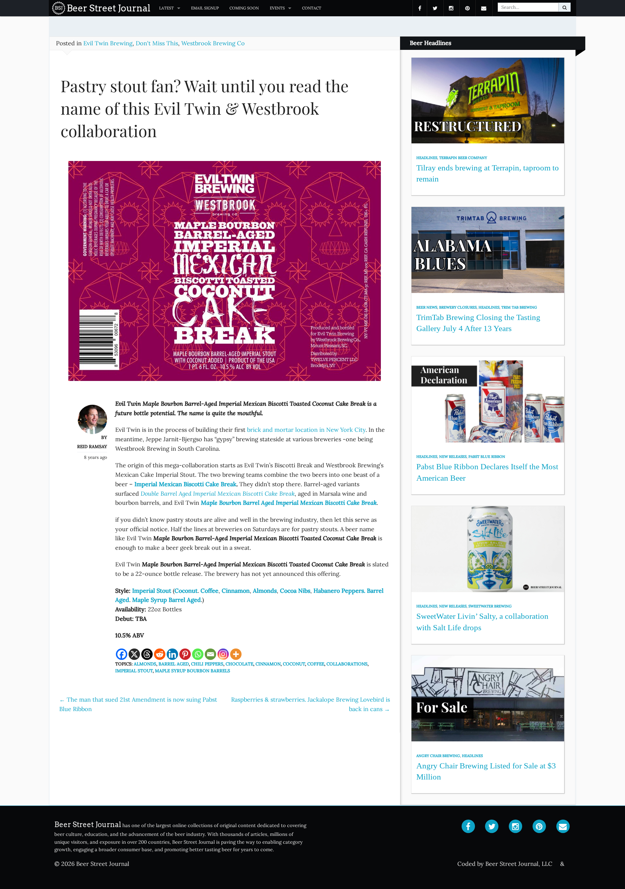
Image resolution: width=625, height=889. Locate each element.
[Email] (210, 654)
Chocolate (239, 664)
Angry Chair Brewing (438, 755)
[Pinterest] (185, 654)
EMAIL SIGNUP (205, 8)
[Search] (565, 7)
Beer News (426, 307)
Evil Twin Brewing (107, 43)
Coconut (186, 590)
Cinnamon (268, 664)
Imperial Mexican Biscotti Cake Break (185, 484)
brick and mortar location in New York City (306, 429)
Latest (166, 8)
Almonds (145, 664)
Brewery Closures (458, 307)
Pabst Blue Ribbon (486, 456)
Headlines (426, 157)
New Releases (452, 456)
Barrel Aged (174, 664)
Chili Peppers (207, 664)
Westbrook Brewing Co (213, 43)
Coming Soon (244, 8)
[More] (236, 654)
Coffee (315, 664)
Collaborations (347, 664)
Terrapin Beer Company (463, 157)
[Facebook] (121, 654)
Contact (311, 8)
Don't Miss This (157, 43)
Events (277, 8)
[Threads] (147, 654)
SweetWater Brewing (490, 606)
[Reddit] (159, 654)
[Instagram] (223, 654)
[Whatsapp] (197, 654)
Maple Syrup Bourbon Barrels (192, 671)
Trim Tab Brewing (519, 307)
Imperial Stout (134, 671)
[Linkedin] (172, 654)
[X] (134, 654)
